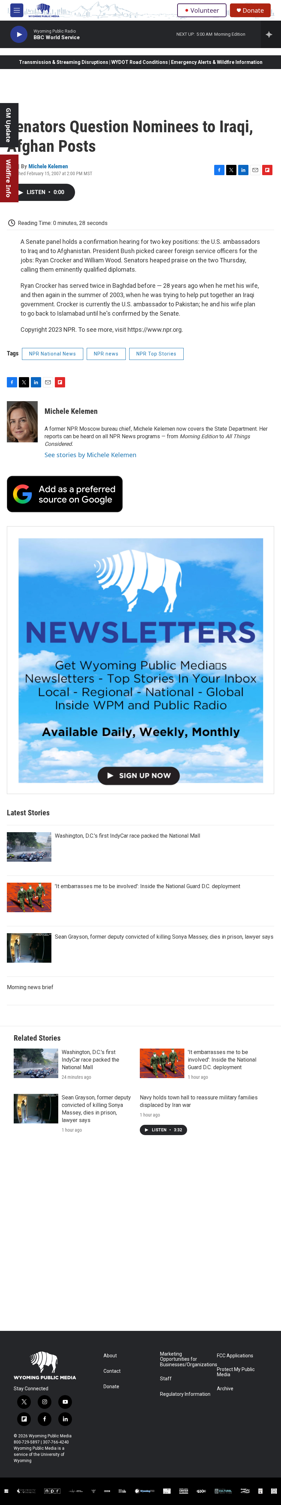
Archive (225, 1388)
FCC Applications (235, 1355)
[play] (18, 34)
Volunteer (205, 10)
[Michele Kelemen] (22, 421)
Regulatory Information (185, 1394)
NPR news (106, 354)
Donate (253, 10)
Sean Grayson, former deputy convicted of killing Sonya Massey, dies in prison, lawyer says (164, 936)
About (110, 1355)
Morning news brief (30, 987)
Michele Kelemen (48, 166)
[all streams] (271, 34)
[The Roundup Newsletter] (140, 660)
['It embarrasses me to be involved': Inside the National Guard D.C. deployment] (29, 897)
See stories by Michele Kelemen (90, 455)
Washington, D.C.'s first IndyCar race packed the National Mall (127, 836)
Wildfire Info (8, 178)
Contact (112, 1371)
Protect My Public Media (236, 1372)
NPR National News (52, 354)
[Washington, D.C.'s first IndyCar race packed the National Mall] (29, 847)
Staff (166, 1378)
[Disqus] (140, 1238)
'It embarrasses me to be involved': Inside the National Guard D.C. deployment (147, 886)
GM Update (8, 125)
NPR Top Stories (156, 354)
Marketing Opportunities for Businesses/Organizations (185, 1359)
